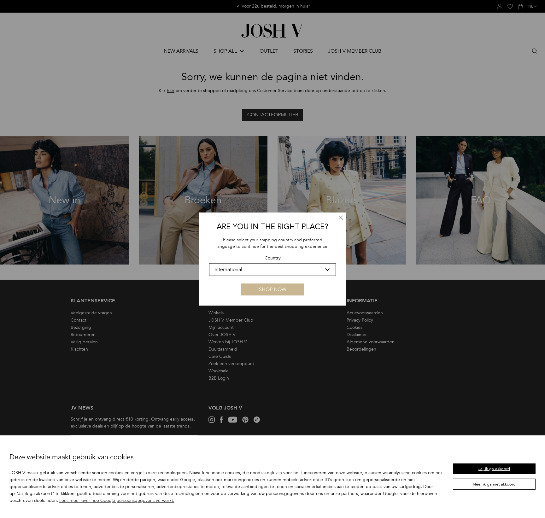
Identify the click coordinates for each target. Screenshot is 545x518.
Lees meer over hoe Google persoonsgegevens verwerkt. (116, 500)
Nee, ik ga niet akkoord (494, 484)
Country (273, 258)
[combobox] (272, 269)
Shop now (272, 289)
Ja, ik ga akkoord (494, 469)
